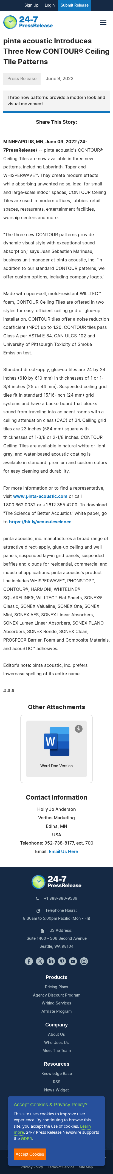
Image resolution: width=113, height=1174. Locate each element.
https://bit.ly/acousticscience (40, 522)
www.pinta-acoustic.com (40, 496)
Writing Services (56, 1003)
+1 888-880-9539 (60, 899)
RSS (56, 1082)
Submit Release (75, 5)
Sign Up (31, 5)
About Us (56, 1035)
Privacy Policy (32, 1167)
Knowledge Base (56, 1074)
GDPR (26, 1138)
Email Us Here (63, 852)
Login (50, 5)
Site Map (86, 1167)
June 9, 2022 (60, 79)
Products (56, 977)
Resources (56, 1064)
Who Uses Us (56, 1043)
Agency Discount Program (56, 995)
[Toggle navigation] (103, 22)
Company (56, 1025)
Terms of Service (61, 1167)
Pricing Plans (56, 987)
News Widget (56, 1090)
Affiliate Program (56, 1012)
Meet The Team (57, 1051)
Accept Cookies (30, 1154)
